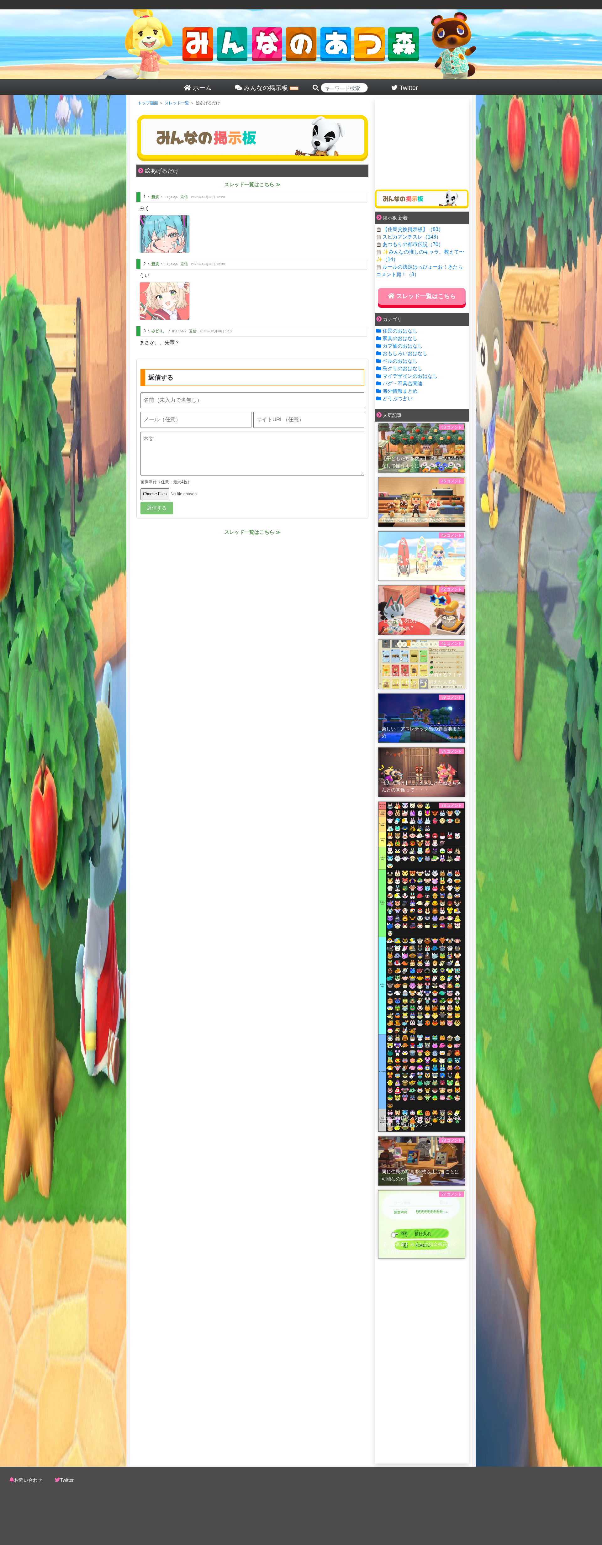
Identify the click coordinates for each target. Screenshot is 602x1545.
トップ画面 (148, 103)
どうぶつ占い (398, 398)
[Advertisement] (422, 141)
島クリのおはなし (403, 368)
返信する (157, 508)
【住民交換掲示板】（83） (413, 229)
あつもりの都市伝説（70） (413, 244)
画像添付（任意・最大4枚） (166, 482)
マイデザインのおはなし (410, 376)
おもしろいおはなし (405, 353)
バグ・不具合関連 (403, 383)
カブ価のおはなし (403, 346)
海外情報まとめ (400, 391)
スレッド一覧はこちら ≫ (252, 184)
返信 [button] (184, 197)
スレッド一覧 (177, 103)
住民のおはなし (400, 331)
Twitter (67, 1480)
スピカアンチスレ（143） (412, 236)
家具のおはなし (400, 338)
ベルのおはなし (400, 361)
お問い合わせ (28, 1480)
